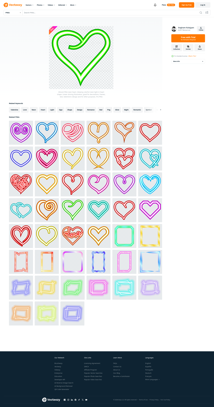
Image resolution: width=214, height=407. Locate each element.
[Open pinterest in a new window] (75, 400)
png (108, 110)
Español (148, 366)
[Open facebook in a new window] (65, 400)
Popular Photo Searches (93, 376)
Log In (202, 5)
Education (58, 376)
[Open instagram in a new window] (68, 400)
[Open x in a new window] (83, 400)
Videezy (57, 370)
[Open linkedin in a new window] (72, 400)
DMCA (86, 366)
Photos (39, 5)
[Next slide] (158, 110)
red (100, 110)
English (148, 363)
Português (149, 370)
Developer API (59, 379)
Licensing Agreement (92, 363)
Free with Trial (188, 38)
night (126, 110)
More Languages (151, 379)
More (72, 5)
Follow (201, 30)
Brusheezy (58, 363)
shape (69, 110)
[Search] (201, 12)
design (79, 110)
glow (117, 110)
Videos (50, 5)
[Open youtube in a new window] (86, 400)
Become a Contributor (121, 376)
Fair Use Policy (165, 400)
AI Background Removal (63, 386)
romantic (137, 110)
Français (148, 376)
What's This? (192, 56)
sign (60, 110)
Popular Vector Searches (93, 373)
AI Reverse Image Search (63, 383)
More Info (176, 61)
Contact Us (117, 366)
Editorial (61, 5)
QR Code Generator (61, 389)
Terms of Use (143, 400)
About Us (116, 370)
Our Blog (116, 373)
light (52, 110)
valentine (14, 110)
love (25, 110)
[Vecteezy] (13, 5)
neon (34, 110)
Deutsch (148, 373)
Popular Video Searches (93, 379)
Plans (164, 5)
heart (43, 110)
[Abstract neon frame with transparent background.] (21, 288)
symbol (149, 110)
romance (90, 110)
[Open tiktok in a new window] (79, 400)
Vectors (28, 5)
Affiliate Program (90, 370)
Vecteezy (57, 366)
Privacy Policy (154, 400)
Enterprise (58, 373)
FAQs (115, 363)
